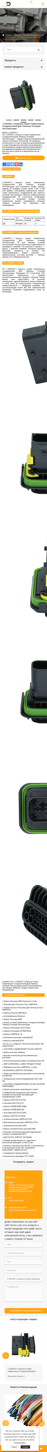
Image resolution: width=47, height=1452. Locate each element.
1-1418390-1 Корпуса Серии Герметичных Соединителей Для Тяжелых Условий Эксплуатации (21, 1370)
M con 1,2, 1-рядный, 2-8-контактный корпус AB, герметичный (23, 1045)
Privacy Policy (20, 1443)
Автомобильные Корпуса (14, 1016)
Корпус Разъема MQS (13, 1019)
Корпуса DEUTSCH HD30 (14, 1116)
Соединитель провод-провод (16, 1153)
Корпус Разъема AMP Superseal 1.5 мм (20, 1001)
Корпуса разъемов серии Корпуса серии (21, 1089)
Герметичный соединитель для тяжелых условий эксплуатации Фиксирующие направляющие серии (19, 1095)
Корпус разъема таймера (14, 1052)
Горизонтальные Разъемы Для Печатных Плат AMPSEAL (22, 1009)
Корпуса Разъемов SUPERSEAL (17, 1031)
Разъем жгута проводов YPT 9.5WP (19, 1156)
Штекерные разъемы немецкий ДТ (18, 1037)
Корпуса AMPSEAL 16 (13, 1034)
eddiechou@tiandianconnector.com (23, 1210)
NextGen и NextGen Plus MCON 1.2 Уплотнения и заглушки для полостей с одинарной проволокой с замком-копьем (23, 1148)
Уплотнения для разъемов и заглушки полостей (24, 1061)
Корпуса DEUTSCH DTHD (15, 1100)
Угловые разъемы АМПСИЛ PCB (18, 1119)
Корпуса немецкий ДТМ (14, 1041)
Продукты (18, 35)
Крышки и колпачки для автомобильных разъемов (19, 1057)
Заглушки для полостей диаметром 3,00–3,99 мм (22, 1080)
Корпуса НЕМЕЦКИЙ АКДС (15, 1106)
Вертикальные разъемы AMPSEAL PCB (21, 1122)
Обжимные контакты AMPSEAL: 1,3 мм (20, 1067)
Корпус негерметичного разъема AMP (20, 1129)
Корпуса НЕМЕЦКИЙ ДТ (14, 1110)
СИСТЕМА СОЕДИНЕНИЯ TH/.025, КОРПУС (23, 1049)
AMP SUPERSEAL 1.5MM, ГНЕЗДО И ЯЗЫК (22, 1064)
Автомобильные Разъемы (34, 35)
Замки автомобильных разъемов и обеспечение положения (23, 1075)
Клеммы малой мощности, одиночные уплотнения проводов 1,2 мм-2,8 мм (19, 1141)
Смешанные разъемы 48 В (15, 1126)
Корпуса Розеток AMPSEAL (15, 1013)
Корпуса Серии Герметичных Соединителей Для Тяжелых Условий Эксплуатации (23, 1024)
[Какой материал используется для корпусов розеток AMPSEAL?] (23, 1413)
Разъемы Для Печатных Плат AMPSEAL (21, 1004)
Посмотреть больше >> (16, 1376)
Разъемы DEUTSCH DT (14, 1103)
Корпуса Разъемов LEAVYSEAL (17, 1028)
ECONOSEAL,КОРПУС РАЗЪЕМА (18, 1070)
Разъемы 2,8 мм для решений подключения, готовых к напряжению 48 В (21, 1133)
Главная (8, 35)
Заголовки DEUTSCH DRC (15, 1113)
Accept (25, 1447)
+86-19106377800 (16, 1201)
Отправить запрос (25, 158)
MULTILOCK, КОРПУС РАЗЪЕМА (18, 1137)
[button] (5, 1355)
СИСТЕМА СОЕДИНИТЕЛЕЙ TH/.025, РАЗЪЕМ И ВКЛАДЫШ (23, 1085)
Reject (14, 1447)
